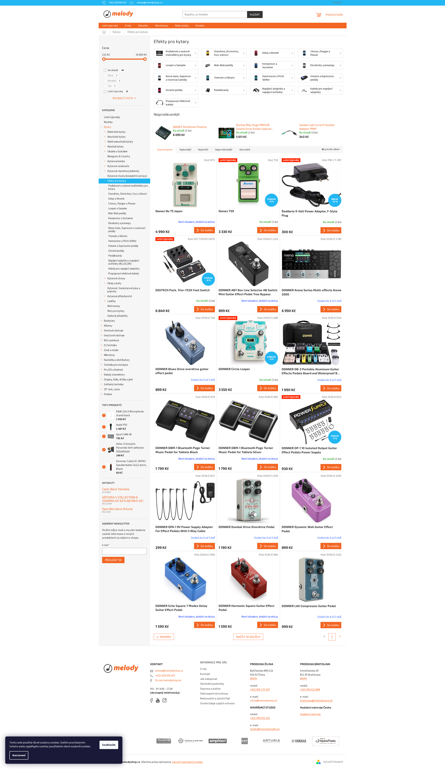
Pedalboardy (115, 256)
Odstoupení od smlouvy (214, 694)
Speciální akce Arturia (117, 509)
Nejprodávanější (223, 149)
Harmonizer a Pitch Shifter (122, 241)
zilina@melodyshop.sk (263, 701)
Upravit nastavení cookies (187, 762)
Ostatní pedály (116, 251)
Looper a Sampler (117, 208)
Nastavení (18, 755)
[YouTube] (159, 700)
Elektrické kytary (116, 132)
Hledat (255, 14)
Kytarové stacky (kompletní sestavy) (127, 176)
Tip (111, 86)
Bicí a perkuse (111, 340)
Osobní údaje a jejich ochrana (217, 703)
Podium (108, 394)
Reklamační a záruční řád (215, 698)
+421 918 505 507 (165, 676)
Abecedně (244, 149)
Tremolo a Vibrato (117, 236)
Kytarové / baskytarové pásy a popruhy (123, 289)
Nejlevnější (185, 149)
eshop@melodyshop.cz (169, 671)
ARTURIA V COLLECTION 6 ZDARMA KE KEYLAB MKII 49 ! (123, 499)
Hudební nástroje (310, 714)
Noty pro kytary (115, 311)
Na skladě (116, 70)
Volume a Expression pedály (123, 246)
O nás (203, 669)
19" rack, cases (112, 389)
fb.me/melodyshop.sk (168, 680)
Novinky (108, 122)
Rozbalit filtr (123, 98)
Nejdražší (203, 149)
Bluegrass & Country (118, 156)
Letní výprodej (118, 91)
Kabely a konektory (114, 375)
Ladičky (111, 301)
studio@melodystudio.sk (265, 729)
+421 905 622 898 (310, 690)
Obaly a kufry (114, 283)
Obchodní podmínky (212, 684)
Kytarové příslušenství (119, 296)
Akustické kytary (116, 137)
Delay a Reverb (116, 199)
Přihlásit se (113, 560)
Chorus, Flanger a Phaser (122, 203)
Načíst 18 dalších (248, 636)
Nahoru (165, 636)
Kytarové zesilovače (118, 166)
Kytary (107, 127)
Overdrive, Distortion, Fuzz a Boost (127, 194)
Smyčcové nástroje (114, 335)
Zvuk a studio (111, 350)
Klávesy (108, 326)
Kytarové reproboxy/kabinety (123, 171)
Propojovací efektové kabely (123, 273)
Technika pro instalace (116, 365)
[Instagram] (164, 700)
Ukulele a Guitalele (117, 151)
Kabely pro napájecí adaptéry (124, 269)
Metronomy (113, 306)
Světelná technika (113, 384)
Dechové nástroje (113, 330)
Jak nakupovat (208, 679)
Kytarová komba (116, 161)
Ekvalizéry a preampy (119, 223)
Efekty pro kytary (116, 181)
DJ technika (110, 345)
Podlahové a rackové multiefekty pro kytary (128, 187)
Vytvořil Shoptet (333, 762)
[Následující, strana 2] (332, 636)
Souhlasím (109, 745)
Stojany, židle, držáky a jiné (118, 379)
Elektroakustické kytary (120, 142)
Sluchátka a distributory (117, 360)
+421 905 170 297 (260, 690)
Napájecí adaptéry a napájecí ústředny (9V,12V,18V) (123, 262)
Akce (112, 75)
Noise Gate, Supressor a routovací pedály (126, 229)
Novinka (114, 81)
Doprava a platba (210, 689)
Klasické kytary (115, 146)
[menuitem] (110, 25)
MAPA (253, 679)
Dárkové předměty (117, 316)
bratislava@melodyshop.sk (316, 701)
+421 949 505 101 (260, 718)
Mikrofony (109, 355)
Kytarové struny (116, 278)
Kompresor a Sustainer (120, 218)
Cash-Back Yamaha (115, 489)
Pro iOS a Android (113, 370)
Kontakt (205, 674)
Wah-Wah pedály (117, 213)
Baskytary (109, 321)
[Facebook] (152, 700)
